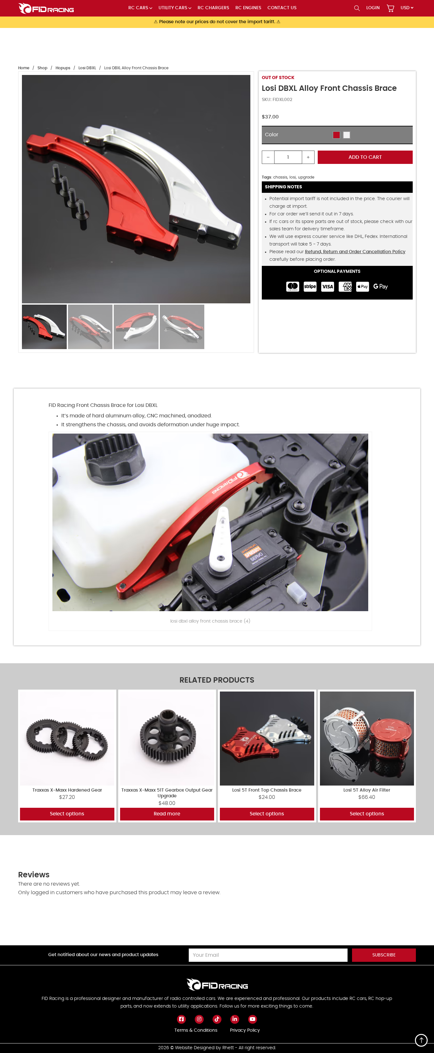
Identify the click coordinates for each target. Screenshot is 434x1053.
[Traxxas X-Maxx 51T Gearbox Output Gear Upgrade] (167, 739)
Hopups (63, 68)
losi (292, 177)
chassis (280, 177)
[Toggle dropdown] (150, 8)
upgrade (306, 177)
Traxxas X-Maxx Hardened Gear (67, 790)
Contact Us (282, 8)
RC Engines (248, 8)
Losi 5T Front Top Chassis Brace (267, 790)
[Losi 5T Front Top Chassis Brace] (267, 739)
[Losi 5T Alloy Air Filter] (367, 739)
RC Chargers (213, 8)
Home (23, 68)
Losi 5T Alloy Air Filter (366, 790)
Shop (42, 68)
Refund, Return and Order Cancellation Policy (355, 252)
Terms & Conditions (195, 1030)
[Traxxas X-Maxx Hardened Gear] (67, 739)
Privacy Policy (245, 1030)
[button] (336, 135)
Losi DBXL (87, 68)
